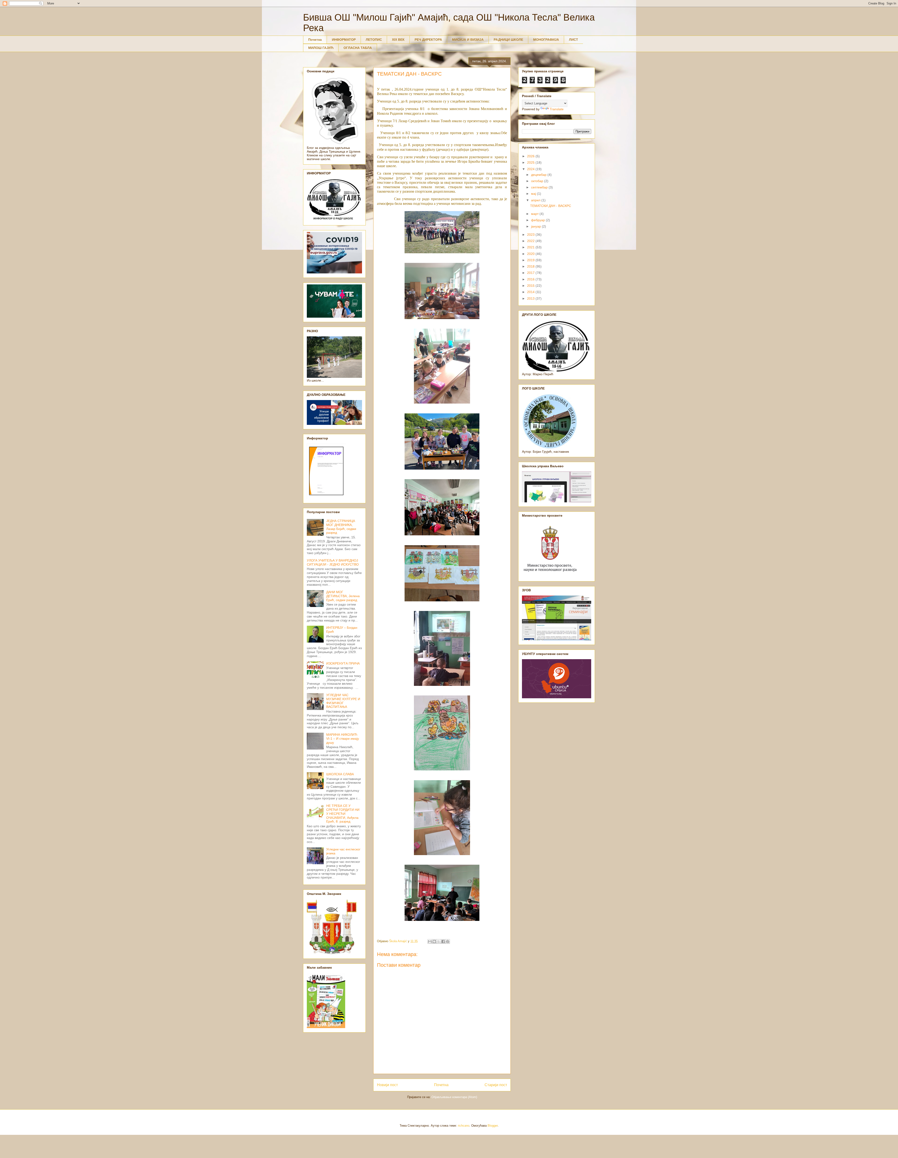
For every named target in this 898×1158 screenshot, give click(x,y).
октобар (537, 181)
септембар (540, 187)
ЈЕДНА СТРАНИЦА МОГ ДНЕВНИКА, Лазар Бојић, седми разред (341, 526)
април (536, 200)
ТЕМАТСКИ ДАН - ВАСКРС (550, 206)
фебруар (538, 220)
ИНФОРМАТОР (344, 39)
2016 (531, 279)
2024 (531, 169)
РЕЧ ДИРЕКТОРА (428, 39)
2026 (531, 156)
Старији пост (496, 1085)
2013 (531, 298)
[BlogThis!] (434, 941)
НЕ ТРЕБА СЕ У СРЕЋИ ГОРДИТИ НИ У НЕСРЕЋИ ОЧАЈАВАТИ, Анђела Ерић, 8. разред (342, 813)
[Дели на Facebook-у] (443, 941)
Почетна (315, 39)
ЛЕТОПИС (374, 39)
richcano (463, 1125)
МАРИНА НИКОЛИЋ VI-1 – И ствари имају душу (342, 738)
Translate (557, 109)
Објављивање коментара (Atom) (454, 1097)
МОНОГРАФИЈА (546, 39)
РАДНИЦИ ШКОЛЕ (508, 39)
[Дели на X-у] (438, 941)
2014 (531, 292)
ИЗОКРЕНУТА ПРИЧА (343, 663)
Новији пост (387, 1085)
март (535, 214)
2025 (531, 162)
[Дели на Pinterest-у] (447, 941)
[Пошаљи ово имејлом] (429, 941)
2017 (531, 273)
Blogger (493, 1125)
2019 (531, 260)
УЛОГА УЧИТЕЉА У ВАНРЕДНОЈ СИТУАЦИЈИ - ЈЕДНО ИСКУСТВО (333, 562)
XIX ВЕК (398, 39)
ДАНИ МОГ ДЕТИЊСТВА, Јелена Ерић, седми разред (343, 596)
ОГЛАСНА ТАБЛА (358, 48)
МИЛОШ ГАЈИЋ (320, 48)
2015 (531, 285)
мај (534, 193)
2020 (531, 254)
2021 (531, 247)
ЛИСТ (573, 39)
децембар (539, 174)
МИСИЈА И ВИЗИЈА (468, 39)
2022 (531, 241)
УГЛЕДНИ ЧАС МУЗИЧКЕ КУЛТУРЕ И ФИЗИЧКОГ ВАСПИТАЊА (343, 701)
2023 (531, 234)
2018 (531, 266)
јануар (536, 226)
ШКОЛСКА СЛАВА (340, 774)
